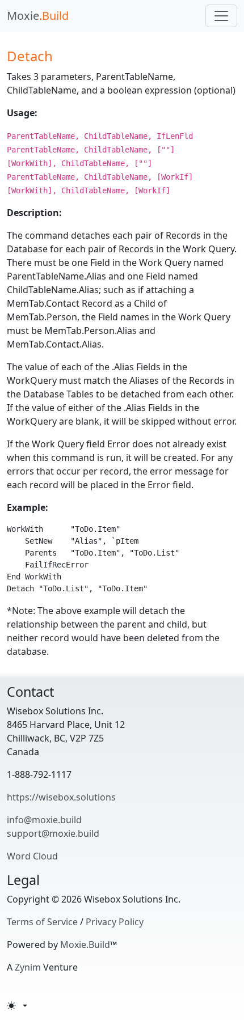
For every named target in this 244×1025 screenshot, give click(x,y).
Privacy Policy (115, 922)
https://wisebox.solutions (61, 797)
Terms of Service (42, 922)
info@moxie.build (44, 820)
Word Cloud (32, 856)
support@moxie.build (53, 833)
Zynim (28, 967)
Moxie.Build (85, 944)
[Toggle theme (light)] (17, 1005)
